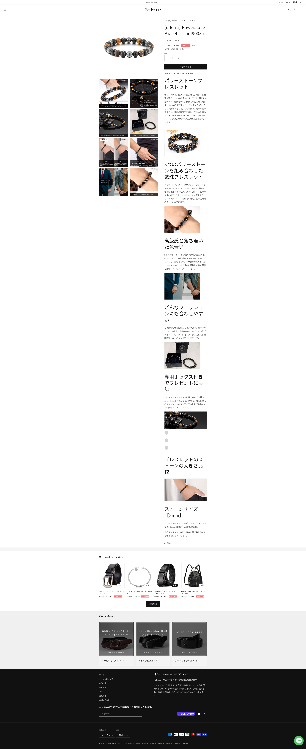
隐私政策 (153, 743)
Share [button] (169, 543)
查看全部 (153, 604)
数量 (166, 53)
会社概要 (102, 696)
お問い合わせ (104, 700)
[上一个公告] (94, 2)
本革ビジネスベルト (111, 661)
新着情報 (102, 687)
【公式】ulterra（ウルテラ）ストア (116, 743)
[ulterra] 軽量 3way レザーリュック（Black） (194, 592)
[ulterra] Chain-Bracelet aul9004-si (139, 592)
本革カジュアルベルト (149, 661)
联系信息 (177, 743)
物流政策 (169, 743)
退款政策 (145, 743)
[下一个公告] (211, 2)
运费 (181, 49)
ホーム (101, 675)
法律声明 (185, 743)
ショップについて (106, 679)
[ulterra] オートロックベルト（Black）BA (164, 592)
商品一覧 (102, 683)
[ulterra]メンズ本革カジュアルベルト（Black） (111, 592)
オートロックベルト (185, 661)
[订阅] (139, 714)
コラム (101, 692)
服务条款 (161, 743)
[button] (5, 9)
